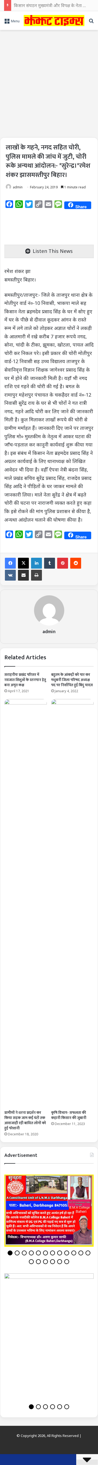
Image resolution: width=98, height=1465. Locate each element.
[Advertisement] (49, 82)
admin (18, 187)
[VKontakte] (10, 575)
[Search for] (91, 23)
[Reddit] (75, 563)
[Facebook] (10, 563)
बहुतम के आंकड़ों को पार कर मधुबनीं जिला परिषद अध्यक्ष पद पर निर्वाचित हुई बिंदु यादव (72, 680)
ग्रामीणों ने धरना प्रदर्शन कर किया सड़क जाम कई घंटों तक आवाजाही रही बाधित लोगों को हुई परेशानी (25, 1120)
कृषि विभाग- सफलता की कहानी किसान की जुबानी (68, 1115)
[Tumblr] (49, 563)
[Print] (36, 575)
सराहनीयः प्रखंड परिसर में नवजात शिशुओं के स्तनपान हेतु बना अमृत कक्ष (25, 680)
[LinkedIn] (36, 563)
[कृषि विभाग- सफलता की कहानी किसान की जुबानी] (72, 903)
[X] (23, 563)
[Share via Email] (23, 575)
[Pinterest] (62, 563)
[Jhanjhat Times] (54, 20)
